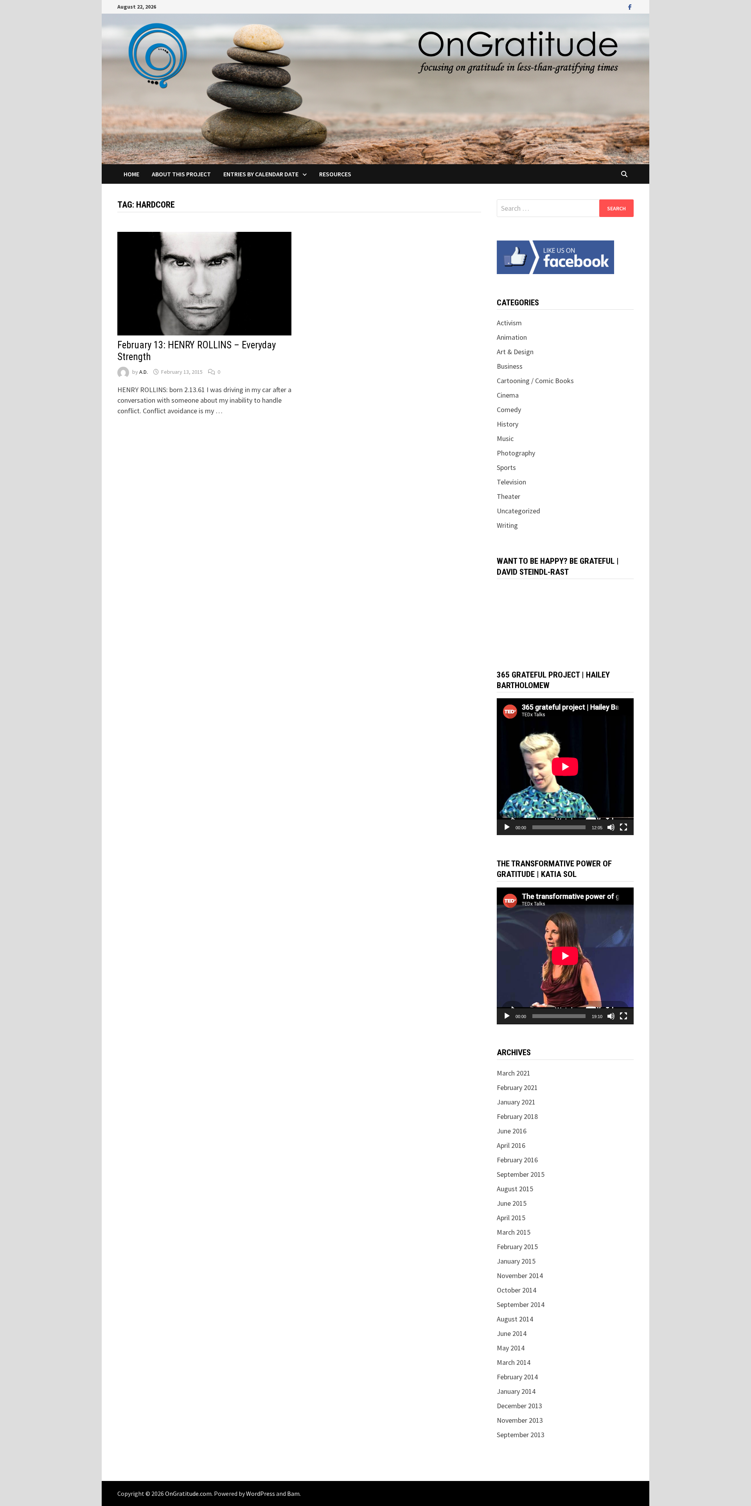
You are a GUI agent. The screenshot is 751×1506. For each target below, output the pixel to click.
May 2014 (511, 1347)
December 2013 (519, 1405)
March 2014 (513, 1362)
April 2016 (511, 1145)
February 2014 (517, 1376)
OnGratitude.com (188, 1493)
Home (131, 174)
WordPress (260, 1493)
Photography (516, 452)
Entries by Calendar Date (260, 174)
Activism (509, 322)
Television (511, 481)
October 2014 (516, 1289)
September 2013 (520, 1434)
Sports (506, 467)
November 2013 (520, 1420)
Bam (293, 1493)
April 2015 (511, 1217)
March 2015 (513, 1232)
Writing (507, 525)
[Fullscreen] (623, 827)
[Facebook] (630, 6)
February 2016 (517, 1159)
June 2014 (511, 1333)
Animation (512, 337)
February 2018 (517, 1116)
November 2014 (520, 1275)
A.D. (143, 371)
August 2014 (515, 1318)
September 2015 (520, 1174)
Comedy (509, 409)
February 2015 (517, 1246)
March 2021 (513, 1073)
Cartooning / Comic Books (535, 380)
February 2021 (517, 1087)
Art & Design (515, 351)
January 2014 (516, 1391)
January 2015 (516, 1261)
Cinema (508, 395)
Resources (335, 174)
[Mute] (611, 827)
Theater (508, 496)
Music (505, 438)
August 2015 (515, 1188)
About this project (181, 174)
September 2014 (520, 1304)
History (507, 424)
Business (510, 366)
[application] (565, 766)
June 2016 (511, 1130)
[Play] (507, 827)
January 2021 (516, 1101)
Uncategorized (518, 510)
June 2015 (511, 1203)
